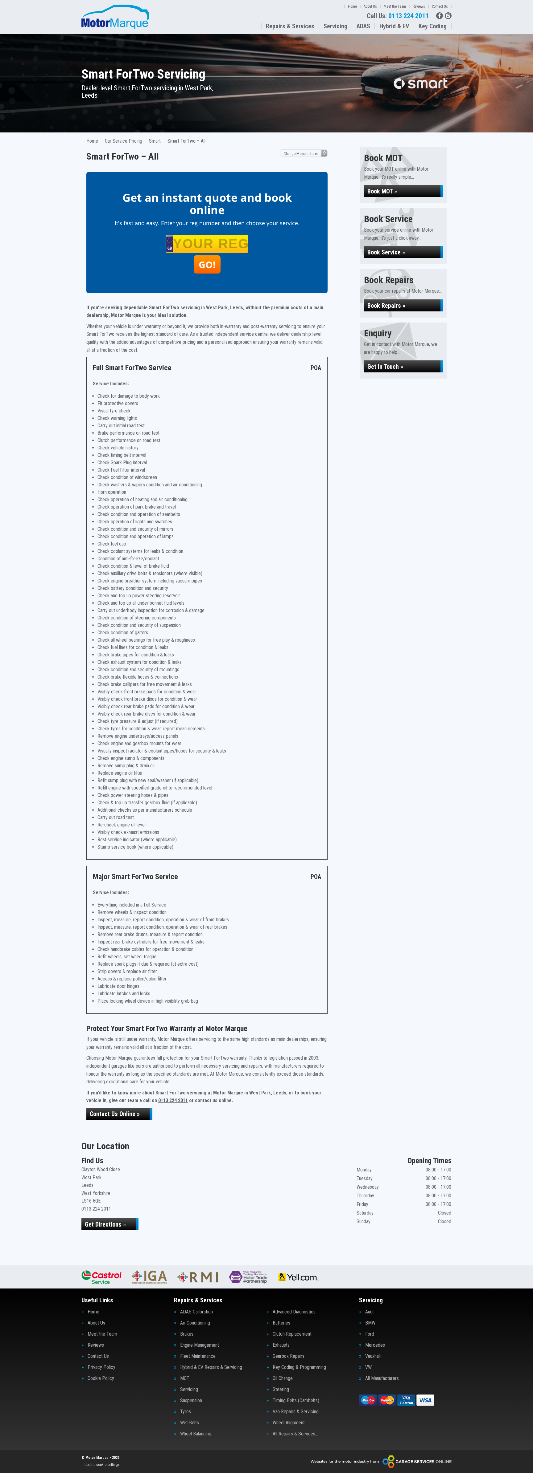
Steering (281, 1389)
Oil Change (283, 1378)
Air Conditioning (195, 1323)
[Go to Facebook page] (439, 15)
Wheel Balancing (195, 1433)
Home (352, 6)
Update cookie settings (102, 1465)
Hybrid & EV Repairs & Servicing (211, 1367)
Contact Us (440, 6)
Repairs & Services (290, 26)
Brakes (186, 1334)
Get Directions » (105, 1224)
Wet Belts (189, 1422)
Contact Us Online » (115, 1114)
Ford (369, 1334)
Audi (369, 1311)
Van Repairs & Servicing (296, 1411)
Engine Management (199, 1345)
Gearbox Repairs (288, 1356)
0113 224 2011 (398, 16)
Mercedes (375, 1345)
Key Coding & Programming (299, 1367)
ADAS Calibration (196, 1311)
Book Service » (386, 252)
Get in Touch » (385, 366)
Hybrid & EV (394, 26)
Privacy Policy (101, 1367)
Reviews (419, 6)
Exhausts (281, 1345)
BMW (370, 1323)
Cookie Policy (101, 1378)
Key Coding (433, 26)
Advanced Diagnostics (294, 1311)
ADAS (363, 26)
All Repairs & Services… (295, 1433)
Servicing (335, 26)
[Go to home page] (115, 17)
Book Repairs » (386, 305)
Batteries (281, 1323)
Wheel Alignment (289, 1422)
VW (368, 1367)
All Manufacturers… (383, 1378)
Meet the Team (395, 6)
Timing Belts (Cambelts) (296, 1400)
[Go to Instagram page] (448, 15)
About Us (370, 6)
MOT (184, 1378)
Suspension (191, 1400)
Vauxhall (373, 1356)
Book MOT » (382, 191)
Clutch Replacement (292, 1334)
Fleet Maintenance (198, 1356)
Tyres (185, 1411)
